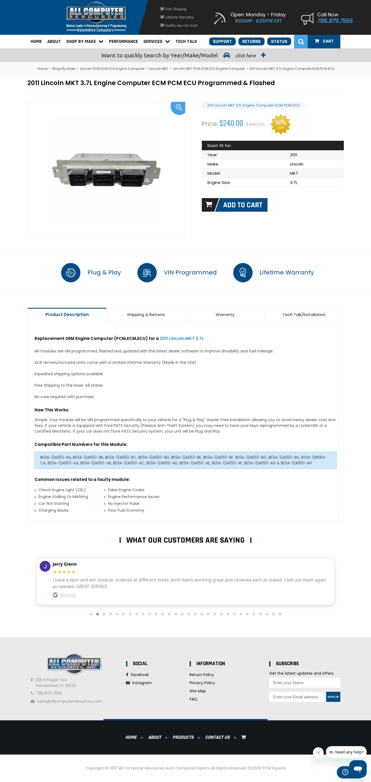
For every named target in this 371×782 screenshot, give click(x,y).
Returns (251, 41)
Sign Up (333, 696)
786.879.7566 (335, 21)
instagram (141, 683)
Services (152, 41)
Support (222, 41)
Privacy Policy (202, 683)
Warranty (225, 314)
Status (279, 41)
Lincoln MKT (158, 68)
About (54, 41)
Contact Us (217, 737)
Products (183, 737)
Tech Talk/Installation (304, 314)
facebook (139, 674)
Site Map (198, 691)
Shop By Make (81, 41)
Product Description (67, 314)
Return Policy (202, 674)
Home (36, 41)
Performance (123, 41)
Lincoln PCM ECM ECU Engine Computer (112, 68)
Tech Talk (186, 41)
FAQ (193, 699)
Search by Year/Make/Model (179, 55)
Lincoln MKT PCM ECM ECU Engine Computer (209, 68)
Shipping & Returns (146, 314)
